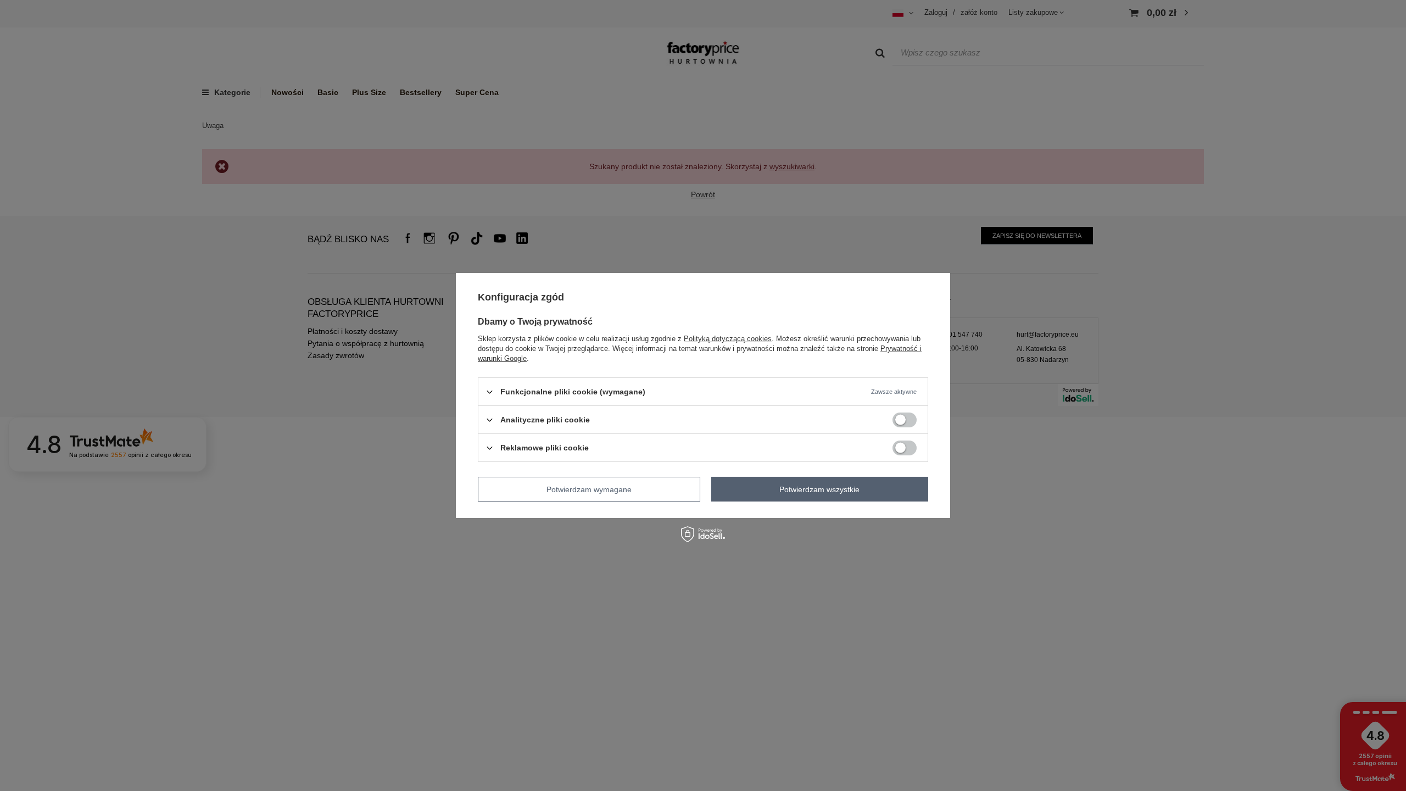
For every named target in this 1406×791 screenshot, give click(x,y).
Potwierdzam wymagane (589, 488)
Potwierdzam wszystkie (819, 488)
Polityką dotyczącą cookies (728, 339)
